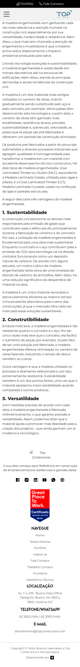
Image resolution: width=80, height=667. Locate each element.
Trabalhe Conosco (40, 567)
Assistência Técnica (40, 580)
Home (40, 535)
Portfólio (26, 4)
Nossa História (40, 542)
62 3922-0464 (29, 616)
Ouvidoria (40, 573)
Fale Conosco (53, 4)
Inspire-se (40, 554)
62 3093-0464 (51, 616)
